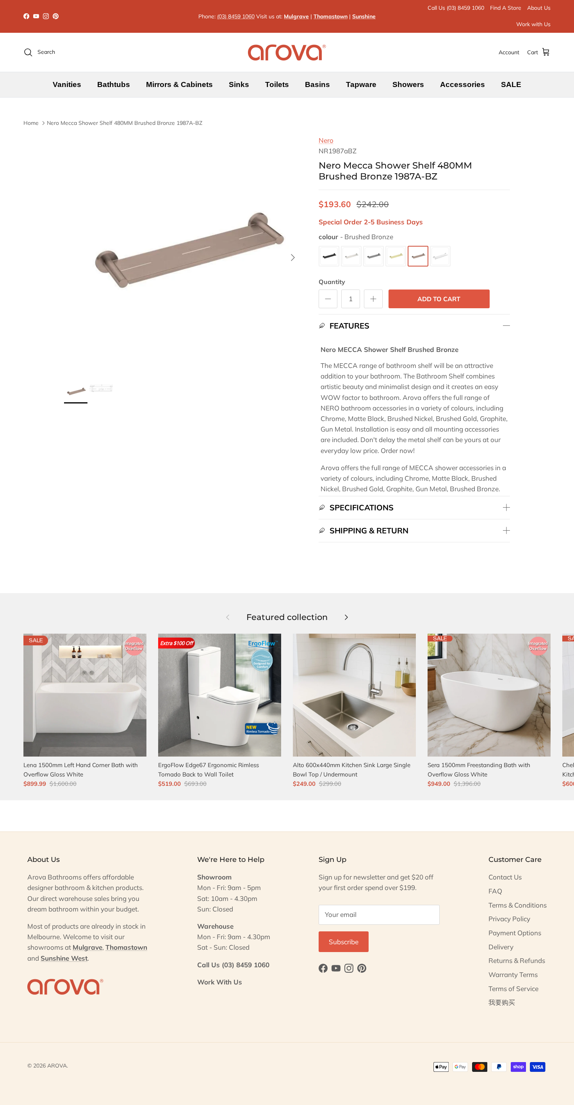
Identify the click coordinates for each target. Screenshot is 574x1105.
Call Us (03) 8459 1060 (456, 7)
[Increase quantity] (373, 299)
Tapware (361, 84)
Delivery (500, 947)
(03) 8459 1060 (236, 16)
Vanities (67, 84)
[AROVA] (287, 52)
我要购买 (501, 1002)
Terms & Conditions (517, 905)
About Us (539, 7)
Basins (317, 84)
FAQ (495, 891)
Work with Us (533, 24)
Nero (326, 140)
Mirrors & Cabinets (179, 84)
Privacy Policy (509, 919)
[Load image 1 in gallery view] (182, 253)
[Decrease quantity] (328, 299)
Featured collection (287, 617)
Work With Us (219, 982)
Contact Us (505, 877)
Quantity (332, 282)
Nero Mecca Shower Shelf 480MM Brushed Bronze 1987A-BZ (124, 122)
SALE (511, 84)
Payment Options (514, 933)
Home (31, 122)
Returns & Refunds (516, 960)
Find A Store (505, 7)
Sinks (239, 84)
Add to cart (438, 299)
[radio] (329, 256)
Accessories (462, 84)
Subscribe (343, 942)
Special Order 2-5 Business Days (371, 222)
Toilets (277, 84)
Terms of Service (513, 988)
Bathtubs (113, 84)
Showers (408, 84)
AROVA (57, 1065)
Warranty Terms (513, 974)
